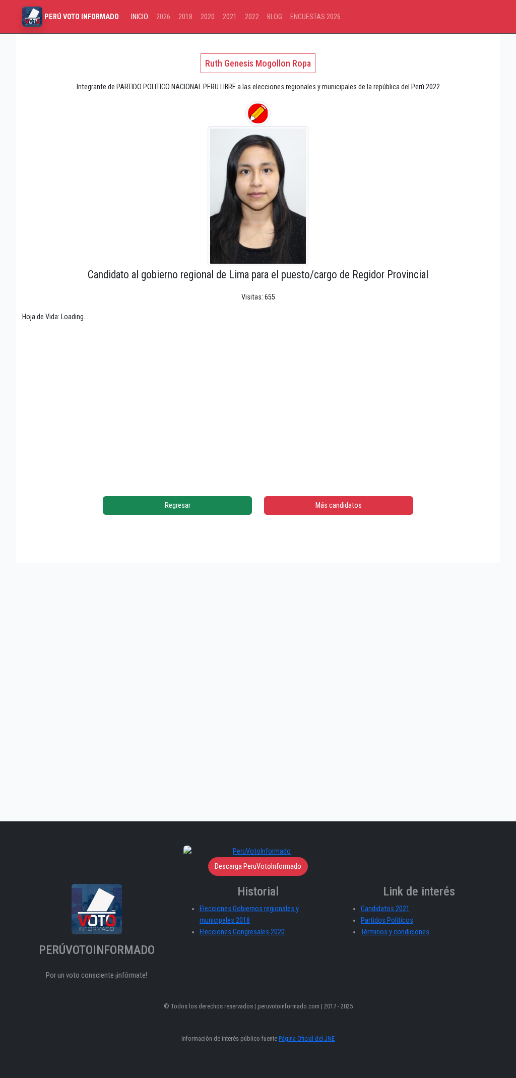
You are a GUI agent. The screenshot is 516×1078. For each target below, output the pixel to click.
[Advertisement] (258, 401)
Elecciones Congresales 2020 (242, 932)
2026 (163, 17)
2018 (185, 17)
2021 (230, 17)
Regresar (177, 505)
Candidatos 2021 (385, 909)
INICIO (139, 17)
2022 (252, 17)
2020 (208, 17)
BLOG (274, 17)
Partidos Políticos (387, 920)
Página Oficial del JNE (307, 1038)
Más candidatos (338, 505)
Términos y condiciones (395, 932)
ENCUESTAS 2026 (315, 17)
